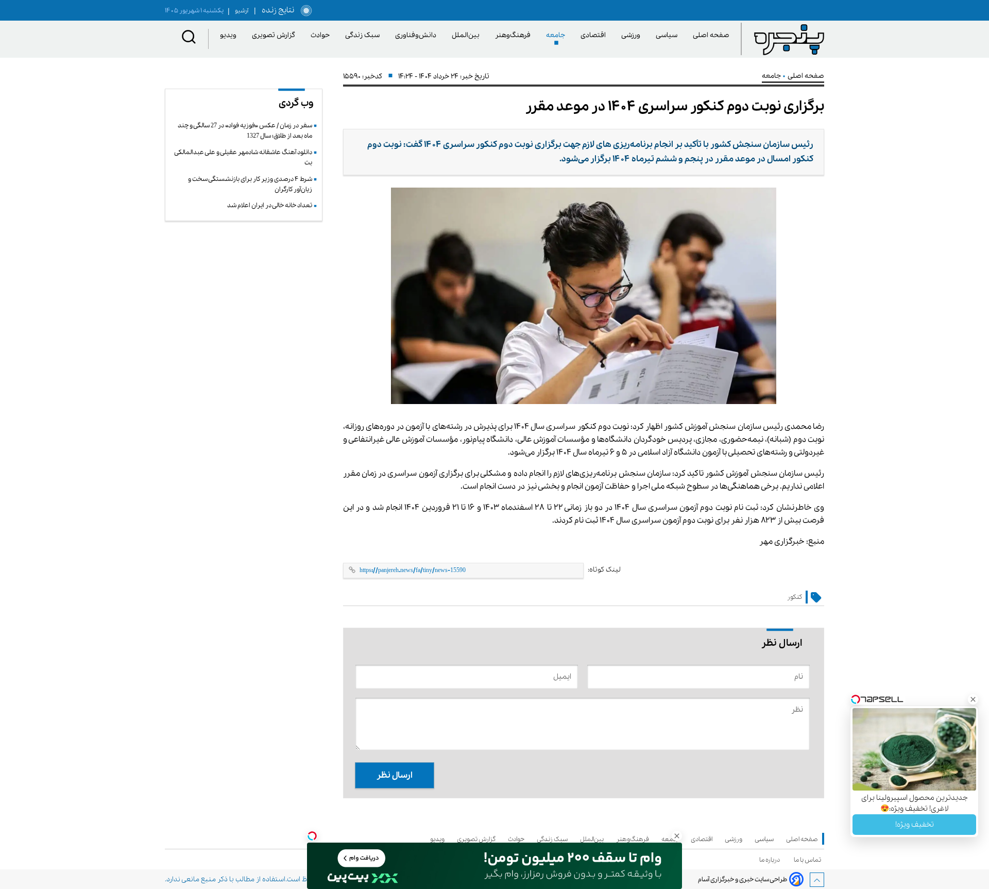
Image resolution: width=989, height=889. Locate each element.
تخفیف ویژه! (914, 824)
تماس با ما (809, 860)
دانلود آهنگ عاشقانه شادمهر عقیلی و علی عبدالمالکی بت (243, 157)
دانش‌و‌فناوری (417, 35)
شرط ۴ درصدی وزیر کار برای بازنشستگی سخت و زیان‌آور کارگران (250, 184)
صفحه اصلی (711, 35)
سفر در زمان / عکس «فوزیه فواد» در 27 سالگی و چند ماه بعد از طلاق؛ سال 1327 (245, 130)
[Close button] (973, 699)
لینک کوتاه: (604, 570)
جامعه (557, 35)
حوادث (322, 35)
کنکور (794, 597)
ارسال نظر (395, 775)
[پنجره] (789, 39)
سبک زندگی (364, 35)
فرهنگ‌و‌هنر (514, 35)
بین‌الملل (467, 35)
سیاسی (668, 35)
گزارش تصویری (275, 35)
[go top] (817, 880)
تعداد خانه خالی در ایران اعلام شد (269, 205)
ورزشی (632, 35)
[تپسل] (312, 836)
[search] (189, 39)
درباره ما (771, 860)
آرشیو (238, 11)
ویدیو (230, 35)
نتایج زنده (276, 10)
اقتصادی (595, 35)
